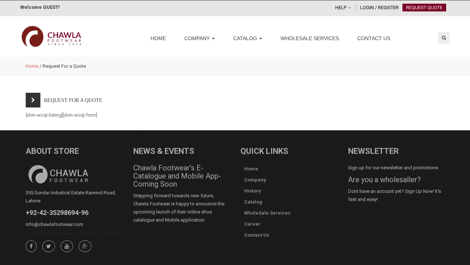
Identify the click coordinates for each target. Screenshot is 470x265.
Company (197, 38)
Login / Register (379, 7)
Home (158, 38)
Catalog (245, 38)
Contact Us (373, 38)
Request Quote (424, 7)
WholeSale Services (310, 38)
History (252, 191)
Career (252, 224)
